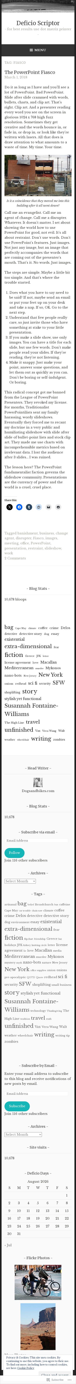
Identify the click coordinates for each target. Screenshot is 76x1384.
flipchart (28, 939)
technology (38, 1010)
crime (54, 628)
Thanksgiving (54, 1011)
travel (33, 722)
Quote (39, 977)
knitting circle (39, 945)
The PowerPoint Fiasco (29, 72)
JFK (38, 656)
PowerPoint (40, 543)
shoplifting (12, 692)
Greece (29, 656)
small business (62, 985)
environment (20, 922)
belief (31, 904)
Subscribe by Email (38, 1065)
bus (56, 904)
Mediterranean (19, 668)
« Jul (8, 1245)
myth (19, 963)
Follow (14, 853)
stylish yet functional (22, 699)
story (29, 691)
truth (48, 1019)
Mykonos (53, 668)
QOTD (31, 977)
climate (32, 628)
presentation (15, 548)
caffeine (64, 904)
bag (8, 627)
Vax (37, 731)
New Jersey (30, 676)
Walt (61, 731)
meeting (11, 543)
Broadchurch (44, 904)
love (35, 662)
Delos (65, 628)
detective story (30, 634)
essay (55, 634)
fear (56, 647)
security (45, 683)
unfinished (18, 730)
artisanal (10, 904)
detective (10, 634)
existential (14, 639)
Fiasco (38, 538)
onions (8, 683)
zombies (59, 739)
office (24, 543)
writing (41, 738)
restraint (35, 548)
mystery (9, 962)
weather (9, 739)
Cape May (20, 628)
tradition (25, 1019)
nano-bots (13, 675)
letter (46, 656)
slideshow (53, 548)
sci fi (32, 683)
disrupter (23, 538)
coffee (43, 628)
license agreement (17, 662)
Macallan (48, 662)
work (8, 553)
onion (51, 970)
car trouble (25, 910)
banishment (28, 533)
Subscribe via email (38, 832)
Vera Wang (49, 730)
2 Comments (15, 558)
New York (50, 675)
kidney (27, 945)
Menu (40, 50)
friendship (40, 939)
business (47, 533)
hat (60, 939)
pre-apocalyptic (15, 977)
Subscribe (17, 1106)
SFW (59, 683)
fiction (13, 654)
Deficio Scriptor (38, 23)
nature (46, 962)
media (57, 950)
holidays (10, 945)
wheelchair (23, 740)
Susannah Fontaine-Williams (31, 710)
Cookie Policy (25, 1368)
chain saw (37, 910)
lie (25, 951)
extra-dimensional (28, 646)
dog (46, 634)
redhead (20, 683)
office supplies (38, 970)
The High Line (14, 722)
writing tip (62, 1035)
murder (39, 668)
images (51, 538)
